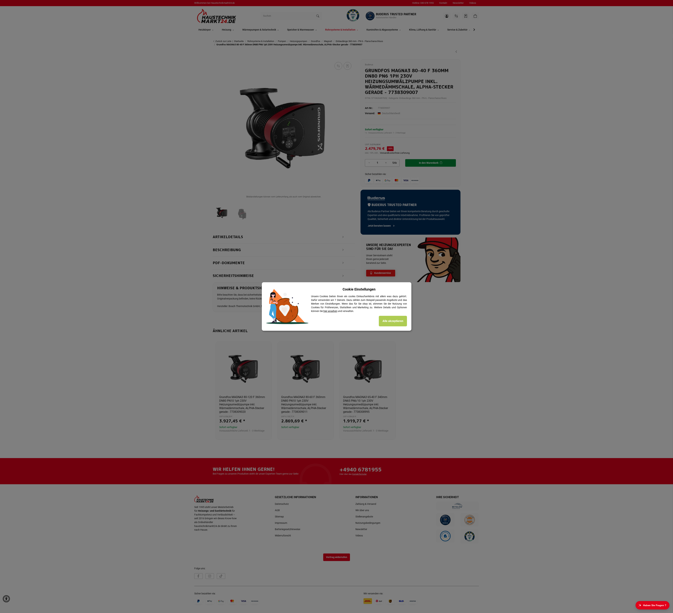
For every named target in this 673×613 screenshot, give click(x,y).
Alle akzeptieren (393, 321)
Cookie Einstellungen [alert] (359, 289)
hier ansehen (330, 311)
